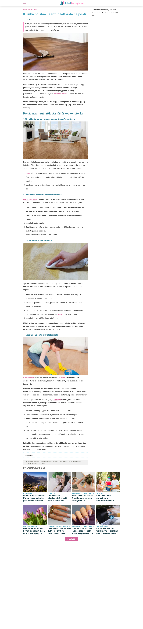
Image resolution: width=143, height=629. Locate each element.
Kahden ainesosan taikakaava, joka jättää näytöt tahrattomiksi (107, 531)
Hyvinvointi (52, 493)
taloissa (62, 378)
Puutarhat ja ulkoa (30, 526)
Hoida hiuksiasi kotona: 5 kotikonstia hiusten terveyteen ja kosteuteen (83, 498)
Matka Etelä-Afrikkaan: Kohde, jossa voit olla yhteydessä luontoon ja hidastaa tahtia (34, 498)
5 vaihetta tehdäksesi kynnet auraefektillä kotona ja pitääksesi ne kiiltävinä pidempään (83, 531)
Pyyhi (28, 173)
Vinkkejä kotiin (102, 526)
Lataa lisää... (71, 539)
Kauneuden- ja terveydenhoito (83, 493)
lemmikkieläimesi (60, 94)
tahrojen (57, 399)
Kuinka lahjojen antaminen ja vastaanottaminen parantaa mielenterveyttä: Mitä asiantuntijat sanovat (106, 498)
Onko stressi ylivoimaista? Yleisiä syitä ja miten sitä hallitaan (57, 498)
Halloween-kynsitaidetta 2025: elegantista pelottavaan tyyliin (59, 531)
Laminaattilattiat (30, 199)
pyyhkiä (61, 314)
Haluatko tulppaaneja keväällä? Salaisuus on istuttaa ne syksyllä (34, 531)
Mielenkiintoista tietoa (30, 9)
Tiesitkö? (99, 493)
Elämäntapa (27, 493)
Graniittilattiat (28, 378)
